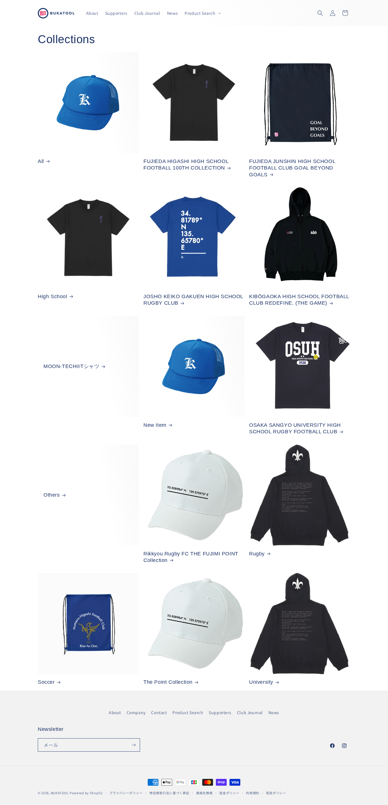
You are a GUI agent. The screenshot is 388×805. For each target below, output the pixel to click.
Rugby (257, 554)
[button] (202, 13)
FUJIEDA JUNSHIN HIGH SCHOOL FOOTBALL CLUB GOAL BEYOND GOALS (292, 167)
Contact (159, 712)
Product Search (187, 712)
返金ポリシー (229, 793)
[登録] (133, 745)
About (115, 712)
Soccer (46, 682)
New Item (154, 425)
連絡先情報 (204, 793)
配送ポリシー (276, 793)
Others (51, 495)
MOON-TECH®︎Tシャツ (71, 366)
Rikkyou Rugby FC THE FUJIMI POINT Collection (190, 557)
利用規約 (252, 793)
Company (136, 712)
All (41, 161)
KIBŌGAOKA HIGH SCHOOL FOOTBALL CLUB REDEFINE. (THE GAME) (299, 300)
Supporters (220, 712)
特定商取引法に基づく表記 (169, 793)
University (261, 682)
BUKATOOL (60, 793)
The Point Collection (168, 682)
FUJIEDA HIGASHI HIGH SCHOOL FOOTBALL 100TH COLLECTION (185, 164)
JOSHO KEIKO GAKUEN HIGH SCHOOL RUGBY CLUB (193, 300)
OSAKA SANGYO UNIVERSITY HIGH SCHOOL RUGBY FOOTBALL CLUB (295, 428)
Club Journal (250, 712)
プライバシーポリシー (126, 793)
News (273, 712)
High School (52, 296)
